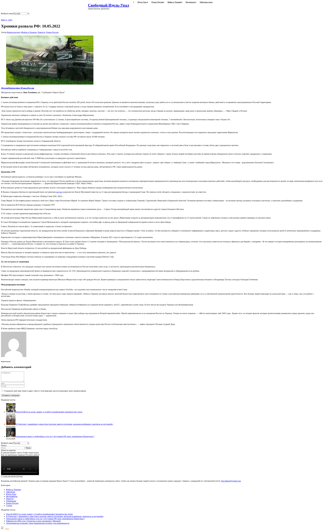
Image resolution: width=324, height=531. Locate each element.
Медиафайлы (11, 496)
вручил (59, 192)
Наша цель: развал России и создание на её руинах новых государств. (53, 17)
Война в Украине (29, 32)
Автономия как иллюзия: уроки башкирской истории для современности (37, 523)
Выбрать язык (7, 13)
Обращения (11, 501)
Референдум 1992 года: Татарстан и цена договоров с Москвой (33, 521)
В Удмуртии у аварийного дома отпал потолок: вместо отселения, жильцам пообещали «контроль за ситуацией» (55, 516)
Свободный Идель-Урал (108, 5)
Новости (41, 32)
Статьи (9, 505)
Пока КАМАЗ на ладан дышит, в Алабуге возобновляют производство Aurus (39, 514)
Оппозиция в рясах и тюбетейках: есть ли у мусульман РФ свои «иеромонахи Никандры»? (45, 519)
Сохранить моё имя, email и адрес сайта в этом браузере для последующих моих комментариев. (45, 391)
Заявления (10, 492)
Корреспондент (13, 32)
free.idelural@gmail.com (231, 481)
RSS (7, 529)
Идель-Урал (11, 494)
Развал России (52, 32)
